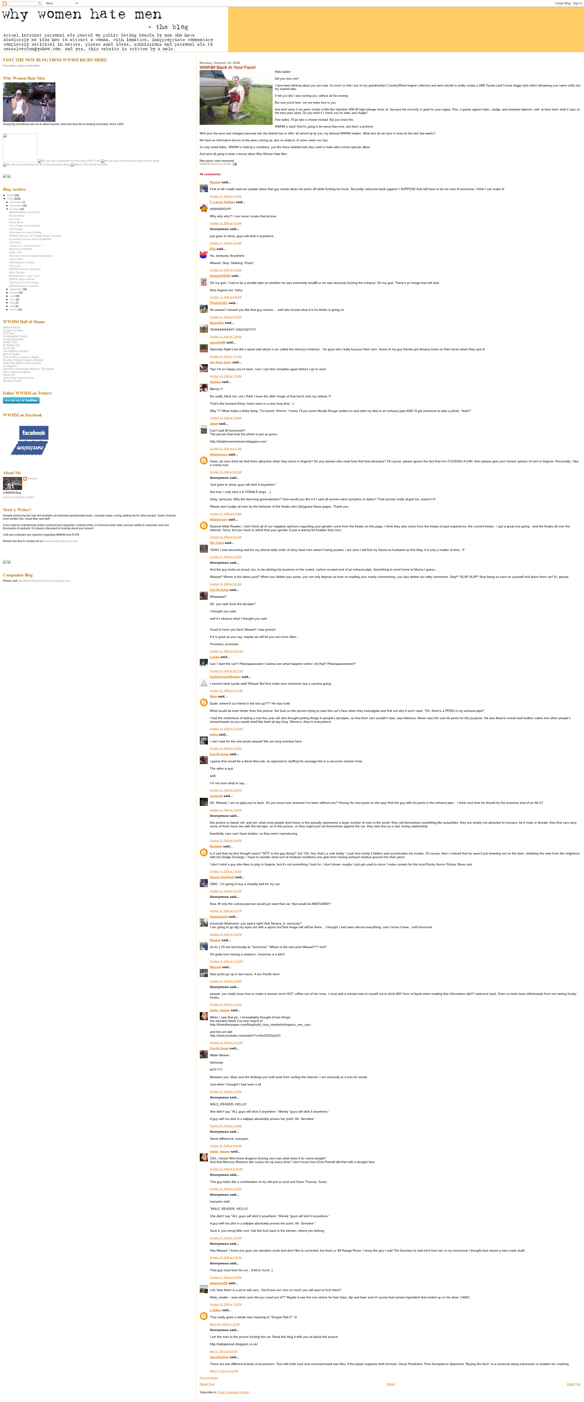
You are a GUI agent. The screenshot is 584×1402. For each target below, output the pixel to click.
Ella (213, 249)
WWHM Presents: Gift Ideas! (25, 269)
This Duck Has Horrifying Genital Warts (31, 255)
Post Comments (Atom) (233, 1392)
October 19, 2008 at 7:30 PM (226, 1238)
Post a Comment (209, 1377)
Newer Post (207, 1384)
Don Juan (14, 219)
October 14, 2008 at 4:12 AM (226, 196)
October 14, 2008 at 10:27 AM (226, 671)
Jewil (214, 423)
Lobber (215, 1310)
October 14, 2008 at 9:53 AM (226, 584)
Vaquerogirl (219, 916)
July (12, 296)
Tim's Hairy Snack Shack (18, 377)
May (12, 302)
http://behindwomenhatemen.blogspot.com (44, 580)
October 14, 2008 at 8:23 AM (226, 472)
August (14, 292)
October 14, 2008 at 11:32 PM (226, 961)
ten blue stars (220, 362)
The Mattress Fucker (15, 351)
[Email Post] (234, 163)
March (14, 309)
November (16, 205)
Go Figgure (10, 365)
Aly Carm (217, 543)
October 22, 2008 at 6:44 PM (226, 1277)
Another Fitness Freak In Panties (23, 360)
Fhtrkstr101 (219, 303)
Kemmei (216, 846)
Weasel (215, 967)
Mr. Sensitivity (16, 215)
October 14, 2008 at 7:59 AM (226, 418)
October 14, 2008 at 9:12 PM (226, 910)
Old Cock (8, 333)
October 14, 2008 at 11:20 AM (226, 728)
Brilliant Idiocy (11, 327)
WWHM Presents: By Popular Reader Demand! (35, 235)
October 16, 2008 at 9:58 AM (226, 1145)
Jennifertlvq (219, 1357)
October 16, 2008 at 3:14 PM (226, 1188)
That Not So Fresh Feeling (23, 282)
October (15, 209)
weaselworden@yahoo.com (60, 541)
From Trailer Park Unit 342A (24, 225)
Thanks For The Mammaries (25, 245)
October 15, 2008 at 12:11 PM (226, 1042)
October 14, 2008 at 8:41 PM (226, 891)
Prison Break (16, 222)
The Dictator (16, 229)
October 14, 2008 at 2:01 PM (226, 748)
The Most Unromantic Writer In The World (28, 368)
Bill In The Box (17, 272)
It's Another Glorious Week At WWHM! (30, 239)
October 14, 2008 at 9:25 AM (226, 557)
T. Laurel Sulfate (222, 202)
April (12, 306)
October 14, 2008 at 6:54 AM (226, 317)
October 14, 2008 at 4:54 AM (226, 243)
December (16, 202)
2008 (10, 198)
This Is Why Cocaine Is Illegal (21, 357)
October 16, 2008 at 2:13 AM (226, 1125)
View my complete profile (18, 497)
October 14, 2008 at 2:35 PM (226, 790)
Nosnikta (217, 323)
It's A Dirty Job (11, 345)
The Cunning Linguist (16, 371)
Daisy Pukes (16, 259)
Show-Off (8, 374)
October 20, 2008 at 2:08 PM (226, 1257)
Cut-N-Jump (219, 590)
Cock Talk (9, 348)
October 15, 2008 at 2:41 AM (226, 1004)
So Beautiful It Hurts (15, 336)
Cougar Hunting (13, 330)
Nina (213, 696)
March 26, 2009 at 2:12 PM (225, 1324)
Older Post (574, 1384)
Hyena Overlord (222, 877)
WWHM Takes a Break (21, 279)
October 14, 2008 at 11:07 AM (226, 690)
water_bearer (220, 1010)
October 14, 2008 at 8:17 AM (226, 448)
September (16, 289)
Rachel (215, 182)
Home (391, 1384)
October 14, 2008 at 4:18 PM (226, 810)
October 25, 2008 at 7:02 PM (226, 1304)
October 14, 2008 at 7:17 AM (226, 356)
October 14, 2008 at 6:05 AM (226, 297)
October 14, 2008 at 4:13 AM (226, 223)
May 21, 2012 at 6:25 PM (223, 1351)
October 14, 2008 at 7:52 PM (226, 871)
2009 (10, 195)
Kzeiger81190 (220, 276)
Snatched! (14, 242)
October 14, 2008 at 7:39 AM (226, 376)
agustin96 (217, 342)
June (13, 299)
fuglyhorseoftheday (225, 677)
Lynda (214, 657)
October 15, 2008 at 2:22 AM (226, 981)
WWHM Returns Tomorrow (24, 286)
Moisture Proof (12, 380)
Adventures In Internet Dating (25, 232)
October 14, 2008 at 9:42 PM (226, 934)
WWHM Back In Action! (22, 262)
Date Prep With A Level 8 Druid (22, 363)
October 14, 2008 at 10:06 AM (226, 651)
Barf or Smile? (12, 354)
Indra (214, 734)
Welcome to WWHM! (20, 249)
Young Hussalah (13, 339)
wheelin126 (218, 1283)
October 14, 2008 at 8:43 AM (226, 537)
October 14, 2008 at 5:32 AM (226, 270)
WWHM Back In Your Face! (24, 276)
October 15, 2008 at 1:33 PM (226, 1091)
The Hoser (15, 266)
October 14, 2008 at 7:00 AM (226, 336)
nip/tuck (216, 796)
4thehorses (218, 454)
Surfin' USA (15, 252)
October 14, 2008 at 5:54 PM (226, 840)
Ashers (215, 382)
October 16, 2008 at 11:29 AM (226, 1169)
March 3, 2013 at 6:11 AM (224, 1371)
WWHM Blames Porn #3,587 (25, 212)
